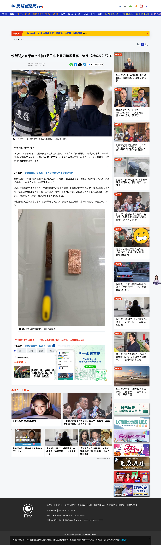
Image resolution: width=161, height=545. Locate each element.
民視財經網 (127, 14)
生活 (93, 14)
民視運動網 (111, 14)
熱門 (63, 14)
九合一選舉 (51, 14)
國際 (100, 14)
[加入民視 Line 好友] (80, 363)
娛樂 (85, 14)
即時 (12, 14)
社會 (78, 14)
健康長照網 (142, 14)
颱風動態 (37, 14)
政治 (70, 14)
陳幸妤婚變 (23, 14)
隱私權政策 (123, 540)
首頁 (4, 14)
